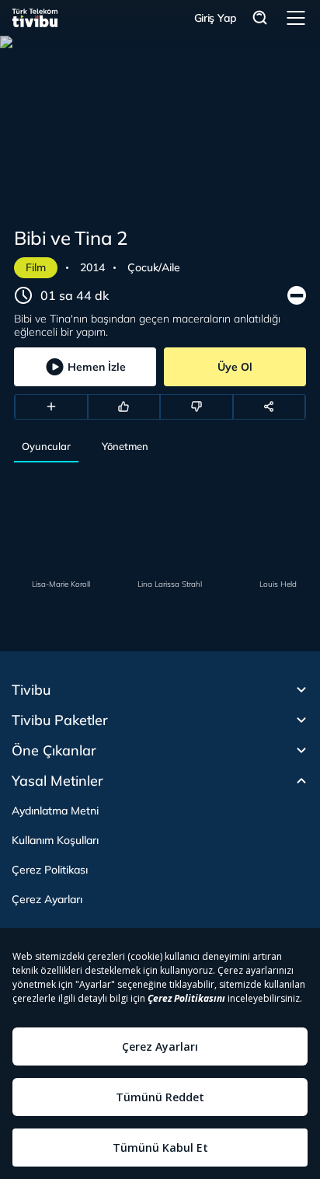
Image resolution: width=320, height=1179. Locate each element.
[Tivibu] (35, 18)
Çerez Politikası (50, 870)
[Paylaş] (269, 406)
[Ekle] (51, 406)
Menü (295, 17)
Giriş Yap (215, 18)
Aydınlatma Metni (55, 811)
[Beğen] (124, 406)
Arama (260, 18)
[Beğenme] (196, 406)
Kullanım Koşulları (55, 840)
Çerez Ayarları (47, 899)
